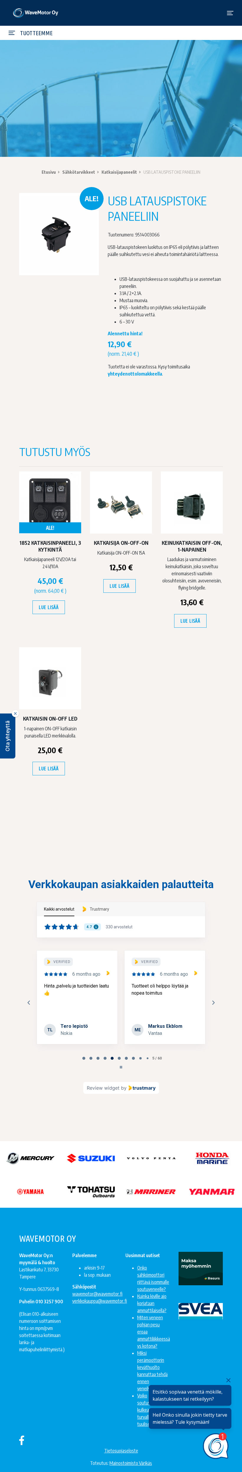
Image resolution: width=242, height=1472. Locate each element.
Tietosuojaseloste (121, 1451)
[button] (7, 736)
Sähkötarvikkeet (78, 172)
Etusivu (49, 172)
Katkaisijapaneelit (119, 172)
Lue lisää (49, 607)
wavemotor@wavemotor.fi (97, 1294)
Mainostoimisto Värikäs (130, 1463)
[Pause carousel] (121, 1067)
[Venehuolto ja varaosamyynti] (36, 13)
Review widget (103, 1088)
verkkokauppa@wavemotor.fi (99, 1301)
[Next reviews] (213, 1003)
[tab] (83, 1058)
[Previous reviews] (28, 1003)
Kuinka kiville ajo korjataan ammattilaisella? (151, 1303)
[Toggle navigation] (230, 13)
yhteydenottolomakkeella (135, 374)
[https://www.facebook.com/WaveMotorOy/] (21, 1440)
